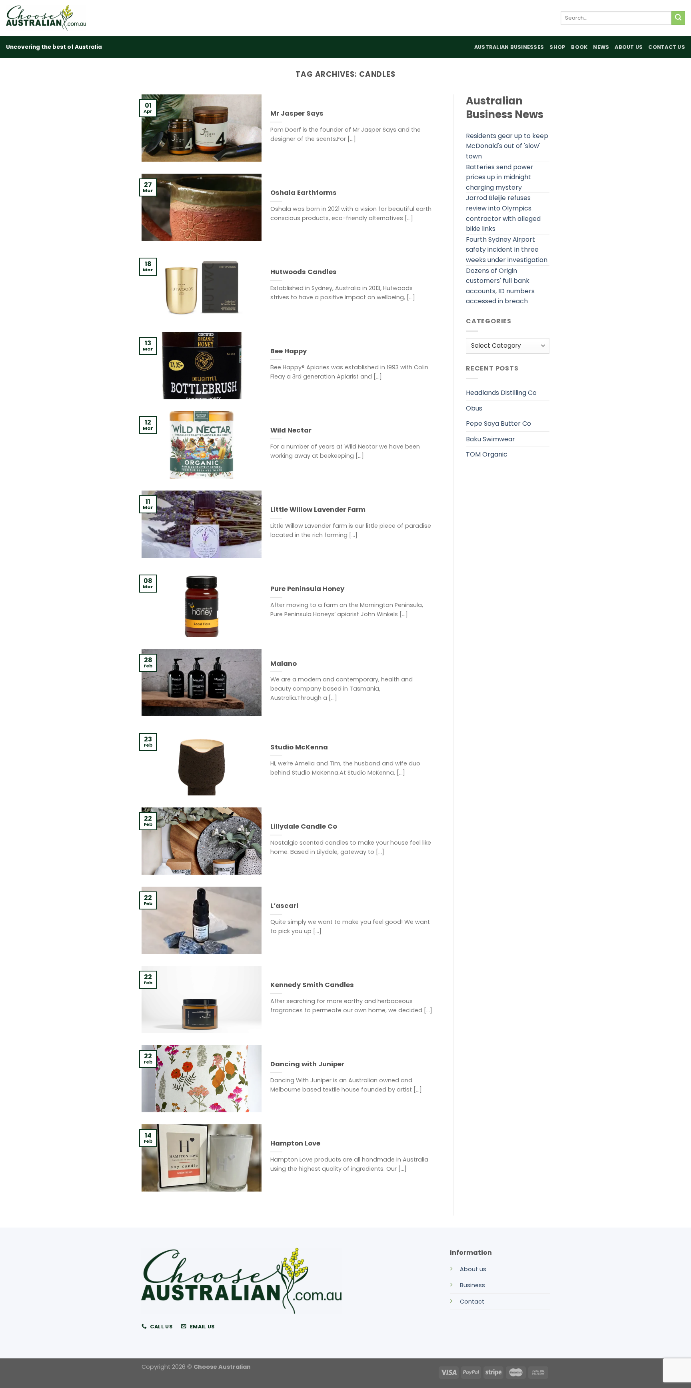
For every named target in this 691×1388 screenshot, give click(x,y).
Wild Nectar (291, 430)
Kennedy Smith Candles (312, 985)
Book (579, 47)
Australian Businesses (509, 47)
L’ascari (284, 905)
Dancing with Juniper (307, 1064)
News (601, 47)
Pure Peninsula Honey (307, 589)
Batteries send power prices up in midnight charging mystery (499, 177)
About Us (629, 47)
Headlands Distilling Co (501, 392)
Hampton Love (295, 1143)
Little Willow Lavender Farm (317, 509)
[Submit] (678, 18)
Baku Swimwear (490, 439)
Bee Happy (288, 351)
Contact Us (666, 47)
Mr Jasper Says (297, 113)
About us (473, 1269)
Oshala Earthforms (303, 192)
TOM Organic (486, 454)
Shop (557, 47)
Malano (283, 663)
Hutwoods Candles (303, 272)
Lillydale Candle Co (303, 826)
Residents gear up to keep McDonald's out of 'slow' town (507, 146)
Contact (472, 1302)
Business (472, 1285)
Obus (474, 408)
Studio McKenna (299, 747)
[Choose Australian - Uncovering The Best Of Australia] (46, 18)
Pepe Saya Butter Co (498, 423)
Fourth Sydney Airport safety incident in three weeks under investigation (506, 249)
